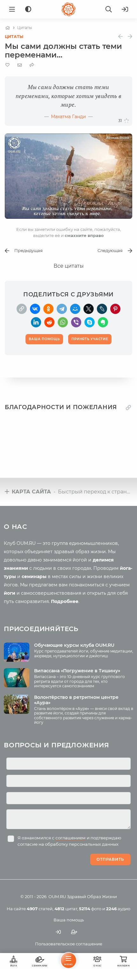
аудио (118, 908)
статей (40, 908)
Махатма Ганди (68, 116)
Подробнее (64, 601)
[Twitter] (88, 309)
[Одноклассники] (48, 309)
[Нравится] (126, 120)
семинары (34, 576)
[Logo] (68, 9)
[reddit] (49, 322)
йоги (9, 593)
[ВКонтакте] (35, 309)
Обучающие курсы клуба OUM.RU (74, 645)
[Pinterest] (115, 309)
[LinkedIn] (36, 322)
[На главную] (7, 28)
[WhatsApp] (63, 322)
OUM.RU (57, 896)
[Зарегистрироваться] (74, 932)
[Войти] (125, 9)
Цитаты (14, 36)
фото (90, 908)
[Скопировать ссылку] (22, 309)
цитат (65, 908)
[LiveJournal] (102, 309)
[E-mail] (20, 64)
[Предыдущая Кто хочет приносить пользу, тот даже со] (120, 37)
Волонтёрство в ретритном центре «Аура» (76, 700)
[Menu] (12, 9)
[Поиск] (108, 9)
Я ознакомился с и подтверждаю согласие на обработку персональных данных (69, 841)
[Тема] (28, 9)
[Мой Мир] (75, 309)
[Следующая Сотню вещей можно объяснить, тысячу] (130, 37)
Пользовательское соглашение (68, 943)
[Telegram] (62, 309)
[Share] (32, 65)
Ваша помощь (69, 919)
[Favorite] (7, 65)
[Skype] (89, 322)
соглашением (70, 837)
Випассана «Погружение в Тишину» (77, 671)
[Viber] (76, 322)
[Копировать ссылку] (128, 407)
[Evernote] (103, 322)
